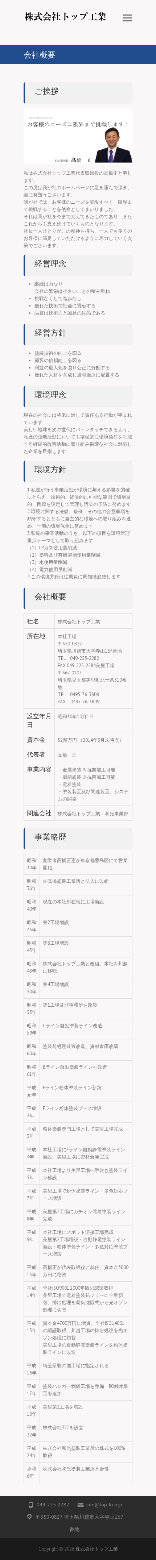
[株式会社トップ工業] (65, 22)
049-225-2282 (53, 1504)
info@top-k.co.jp (104, 1504)
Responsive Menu (127, 18)
